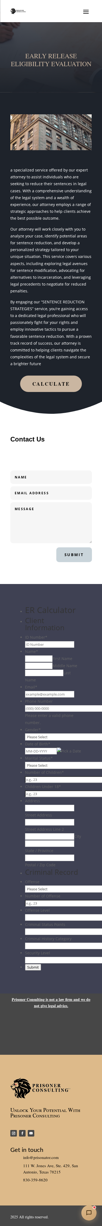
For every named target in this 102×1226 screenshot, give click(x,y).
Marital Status (39, 758)
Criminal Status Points (45, 924)
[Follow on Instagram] (13, 1133)
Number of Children (44, 772)
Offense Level (37, 910)
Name (31, 651)
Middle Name (64, 665)
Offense (32, 881)
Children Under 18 (43, 786)
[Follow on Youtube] (31, 1133)
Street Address (38, 815)
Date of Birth (37, 743)
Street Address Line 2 (44, 829)
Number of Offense (42, 896)
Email (31, 687)
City (77, 836)
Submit (74, 554)
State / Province (39, 850)
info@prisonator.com (41, 1157)
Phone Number (39, 701)
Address (32, 800)
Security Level (37, 952)
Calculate (51, 383)
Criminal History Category (48, 938)
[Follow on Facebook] (22, 1133)
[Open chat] (89, 1213)
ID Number (36, 637)
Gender (33, 729)
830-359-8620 (35, 1180)
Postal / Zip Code (40, 864)
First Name (62, 658)
